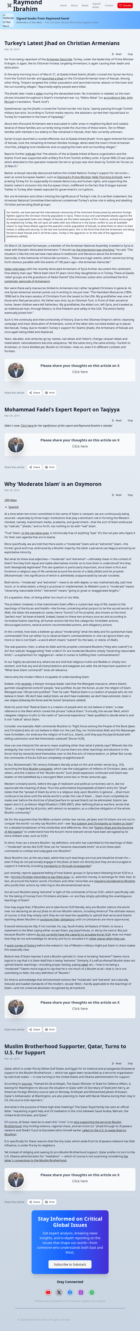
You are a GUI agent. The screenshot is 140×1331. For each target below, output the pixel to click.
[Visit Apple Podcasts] (81, 1292)
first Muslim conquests (38, 769)
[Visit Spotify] (92, 1292)
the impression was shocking (95, 250)
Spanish (14, 507)
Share (36, 392)
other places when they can (107, 938)
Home (63, 5)
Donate (127, 5)
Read (119, 54)
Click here (27, 426)
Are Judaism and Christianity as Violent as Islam (102, 823)
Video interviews (15, 269)
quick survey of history (21, 945)
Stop (130, 54)
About (74, 5)
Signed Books (97, 5)
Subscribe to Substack (70, 1264)
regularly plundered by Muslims (114, 881)
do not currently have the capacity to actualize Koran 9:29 (74, 934)
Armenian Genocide (59, 59)
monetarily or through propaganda (66, 866)
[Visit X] (59, 1292)
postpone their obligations (57, 919)
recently (26, 684)
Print (52, 392)
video (39, 93)
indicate (30, 154)
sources (27, 1084)
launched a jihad (52, 78)
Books (85, 5)
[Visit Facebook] (70, 1292)
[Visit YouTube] (48, 1292)
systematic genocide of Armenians (26, 281)
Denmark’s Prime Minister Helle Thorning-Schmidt (89, 177)
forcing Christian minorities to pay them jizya (40, 877)
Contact (109, 5)
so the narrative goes (35, 533)
